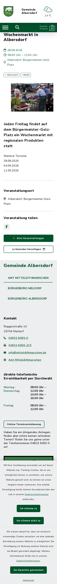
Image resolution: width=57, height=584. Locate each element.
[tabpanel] (28, 407)
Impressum (28, 580)
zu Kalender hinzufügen (27, 249)
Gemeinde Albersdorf (29, 11)
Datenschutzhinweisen (37, 494)
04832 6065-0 (18, 338)
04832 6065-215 (20, 345)
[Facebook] (7, 227)
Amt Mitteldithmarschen (25, 360)
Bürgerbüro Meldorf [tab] (25, 288)
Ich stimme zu (28, 508)
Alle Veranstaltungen (30, 238)
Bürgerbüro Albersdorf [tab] (27, 298)
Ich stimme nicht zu (28, 520)
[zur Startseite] (8, 11)
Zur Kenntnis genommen (29, 570)
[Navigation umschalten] (5, 27)
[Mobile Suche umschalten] (17, 27)
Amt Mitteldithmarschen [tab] (28, 278)
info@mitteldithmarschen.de (27, 352)
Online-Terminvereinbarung (24, 424)
